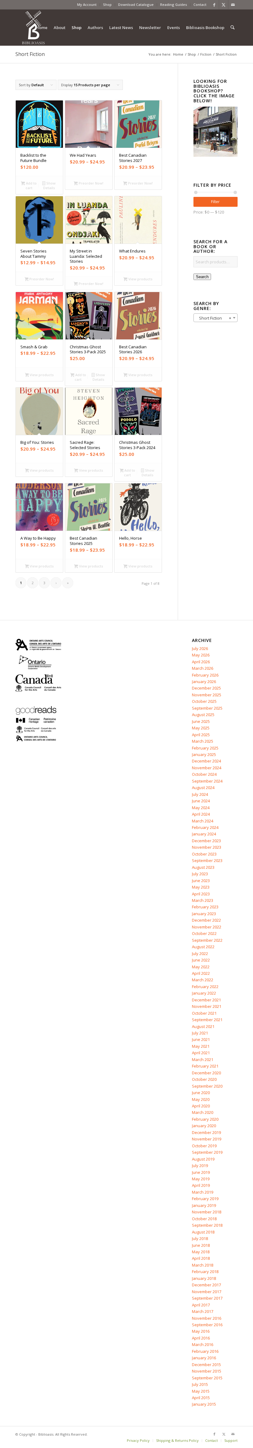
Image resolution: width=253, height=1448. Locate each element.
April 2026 (201, 662)
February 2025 (205, 748)
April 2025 (201, 734)
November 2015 (206, 1371)
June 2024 (201, 801)
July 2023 (200, 874)
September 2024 (207, 781)
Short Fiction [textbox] (213, 318)
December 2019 (206, 1132)
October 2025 (204, 701)
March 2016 (202, 1344)
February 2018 (205, 1271)
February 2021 (205, 1066)
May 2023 (200, 887)
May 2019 (200, 1179)
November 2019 (206, 1139)
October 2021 (204, 1013)
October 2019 (204, 1146)
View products (139, 279)
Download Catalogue (136, 4)
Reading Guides (173, 4)
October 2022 (204, 933)
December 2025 (206, 688)
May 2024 (200, 807)
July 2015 (200, 1384)
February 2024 (205, 827)
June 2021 (201, 1039)
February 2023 (205, 907)
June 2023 (201, 880)
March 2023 (202, 900)
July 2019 (200, 1165)
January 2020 (204, 1125)
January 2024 (204, 834)
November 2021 (206, 1006)
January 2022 (204, 993)
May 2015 (200, 1391)
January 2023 (204, 913)
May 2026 (200, 655)
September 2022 (207, 940)
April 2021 (201, 1052)
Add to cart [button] (31, 185)
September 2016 (207, 1324)
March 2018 (202, 1265)
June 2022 (201, 960)
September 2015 (207, 1378)
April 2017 (201, 1305)
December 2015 (206, 1364)
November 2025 (206, 695)
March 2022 (202, 980)
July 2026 (200, 648)
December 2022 (206, 920)
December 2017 (206, 1285)
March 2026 (202, 668)
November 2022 (206, 927)
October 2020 (204, 1079)
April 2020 (201, 1106)
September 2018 (207, 1225)
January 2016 (204, 1358)
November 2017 (206, 1291)
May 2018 (200, 1252)
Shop (107, 4)
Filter (215, 201)
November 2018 (206, 1212)
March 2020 (202, 1112)
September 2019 (207, 1152)
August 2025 (203, 714)
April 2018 (201, 1258)
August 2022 (203, 946)
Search (202, 276)
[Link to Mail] (233, 4)
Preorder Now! (90, 183)
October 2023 (204, 854)
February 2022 (205, 986)
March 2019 (202, 1192)
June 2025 (201, 721)
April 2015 (201, 1397)
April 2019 (201, 1185)
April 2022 (201, 973)
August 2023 (203, 867)
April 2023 (201, 894)
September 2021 (207, 1019)
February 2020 (205, 1119)
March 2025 (202, 741)
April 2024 (201, 814)
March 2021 (202, 1059)
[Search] (232, 27)
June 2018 (201, 1245)
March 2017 (202, 1311)
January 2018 (204, 1278)
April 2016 (201, 1338)
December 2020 (206, 1073)
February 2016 (205, 1351)
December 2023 (206, 840)
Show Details (49, 185)
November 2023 (206, 847)
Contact (199, 4)
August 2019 (203, 1159)
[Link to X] (223, 4)
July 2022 (200, 953)
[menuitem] (87, 4)
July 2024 (200, 794)
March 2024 (202, 821)
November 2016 (206, 1318)
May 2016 (200, 1331)
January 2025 (204, 754)
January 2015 (204, 1404)
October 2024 (204, 774)
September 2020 (207, 1086)
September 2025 (207, 708)
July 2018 (200, 1238)
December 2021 (206, 1000)
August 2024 (203, 787)
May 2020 (200, 1099)
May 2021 (200, 1046)
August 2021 (203, 1026)
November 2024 (206, 768)
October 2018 (204, 1218)
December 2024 (206, 761)
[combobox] (215, 317)
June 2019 (201, 1172)
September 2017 (207, 1298)
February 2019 (205, 1198)
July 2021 (200, 1033)
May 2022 (200, 967)
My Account (87, 4)
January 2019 (204, 1205)
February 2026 (205, 675)
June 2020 (201, 1092)
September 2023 (207, 860)
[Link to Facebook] (214, 4)
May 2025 (200, 728)
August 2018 (203, 1232)
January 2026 (204, 681)
